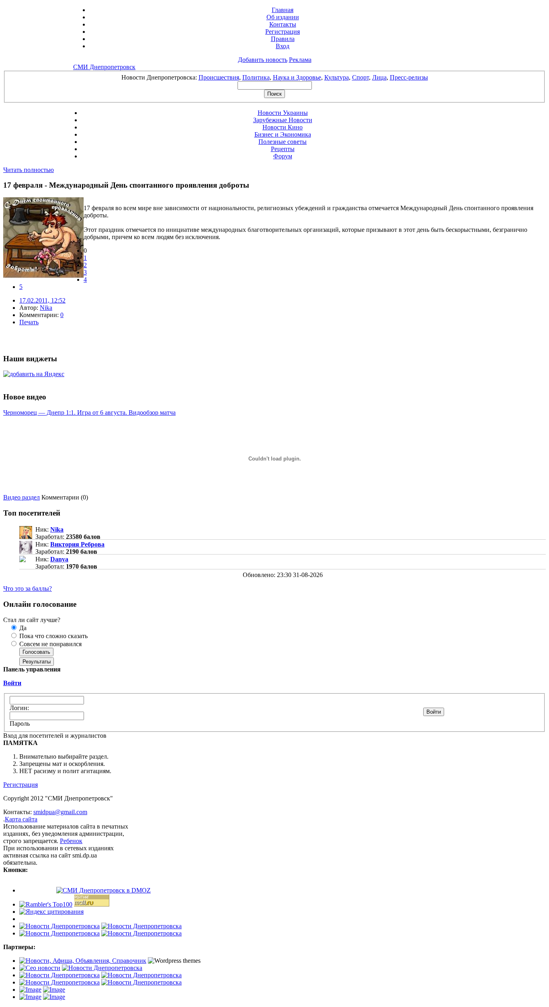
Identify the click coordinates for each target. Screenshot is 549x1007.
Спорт (360, 77)
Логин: (19, 707)
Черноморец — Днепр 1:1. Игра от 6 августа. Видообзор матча (89, 412)
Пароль (20, 723)
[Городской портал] (82, 960)
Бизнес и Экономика (282, 134)
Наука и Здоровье (297, 77)
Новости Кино (282, 127)
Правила (283, 38)
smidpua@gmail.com (60, 811)
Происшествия (219, 77)
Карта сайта (21, 819)
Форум (282, 156)
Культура (336, 77)
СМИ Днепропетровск (104, 66)
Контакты (282, 24)
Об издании (282, 17)
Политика (256, 77)
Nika (46, 307)
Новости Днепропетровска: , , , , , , (274, 77)
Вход (282, 46)
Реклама (300, 59)
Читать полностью (28, 169)
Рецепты (283, 148)
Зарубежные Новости (282, 120)
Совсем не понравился (50, 644)
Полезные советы (282, 141)
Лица (379, 77)
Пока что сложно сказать (53, 635)
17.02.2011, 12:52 (42, 300)
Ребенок (71, 840)
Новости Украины (283, 112)
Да (22, 627)
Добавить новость (262, 59)
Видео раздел (21, 497)
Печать (29, 322)
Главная (282, 9)
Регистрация (282, 31)
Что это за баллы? (27, 588)
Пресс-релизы (409, 77)
